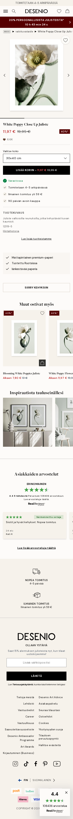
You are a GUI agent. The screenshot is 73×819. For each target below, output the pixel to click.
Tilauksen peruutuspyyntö (49, 741)
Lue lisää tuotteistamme (36, 242)
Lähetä (36, 679)
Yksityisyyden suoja (51, 733)
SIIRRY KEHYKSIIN (36, 291)
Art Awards (27, 750)
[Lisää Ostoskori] (42, 366)
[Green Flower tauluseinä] (27, 426)
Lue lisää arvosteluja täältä (36, 551)
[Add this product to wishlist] (65, 43)
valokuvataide (24, 35)
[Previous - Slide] (4, 79)
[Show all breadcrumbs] (7, 35)
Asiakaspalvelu (48, 707)
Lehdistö (28, 707)
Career (29, 720)
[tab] (12, 120)
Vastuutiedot (26, 714)
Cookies (44, 726)
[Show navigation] (5, 11)
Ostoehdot (45, 720)
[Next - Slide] (69, 79)
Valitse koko (11, 155)
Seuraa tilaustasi (49, 714)
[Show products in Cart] (67, 11)
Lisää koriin (36, 173)
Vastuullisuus (25, 726)
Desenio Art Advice (51, 701)
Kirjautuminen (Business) (18, 756)
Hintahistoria (11, 234)
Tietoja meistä (25, 701)
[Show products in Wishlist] (59, 11)
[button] (55, 802)
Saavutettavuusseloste (19, 733)
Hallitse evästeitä (50, 749)
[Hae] (14, 11)
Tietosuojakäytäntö (22, 688)
